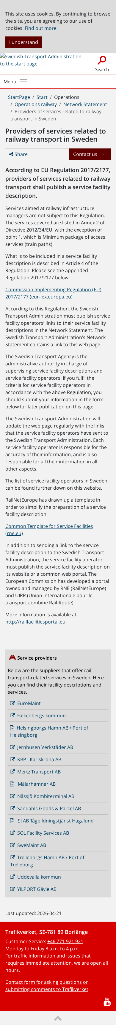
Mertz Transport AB (39, 771)
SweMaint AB (31, 845)
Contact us (85, 154)
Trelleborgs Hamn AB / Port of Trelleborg (47, 861)
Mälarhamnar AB (37, 784)
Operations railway (36, 104)
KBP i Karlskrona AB (39, 759)
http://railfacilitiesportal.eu (35, 621)
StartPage (19, 97)
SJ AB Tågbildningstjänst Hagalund (56, 820)
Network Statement (85, 104)
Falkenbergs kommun (41, 715)
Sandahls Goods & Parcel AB (49, 808)
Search (102, 69)
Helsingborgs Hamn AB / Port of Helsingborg (49, 731)
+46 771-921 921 (65, 941)
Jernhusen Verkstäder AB (45, 747)
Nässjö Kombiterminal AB (45, 796)
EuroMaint (29, 703)
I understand (23, 42)
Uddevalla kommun (39, 877)
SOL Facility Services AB (43, 833)
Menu (10, 81)
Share (20, 154)
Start (42, 97)
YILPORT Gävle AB (37, 889)
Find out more (41, 28)
